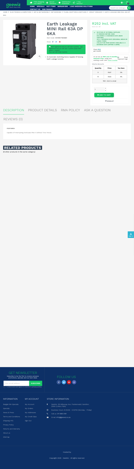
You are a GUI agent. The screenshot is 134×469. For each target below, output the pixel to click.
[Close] (88, 216)
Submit (67, 246)
